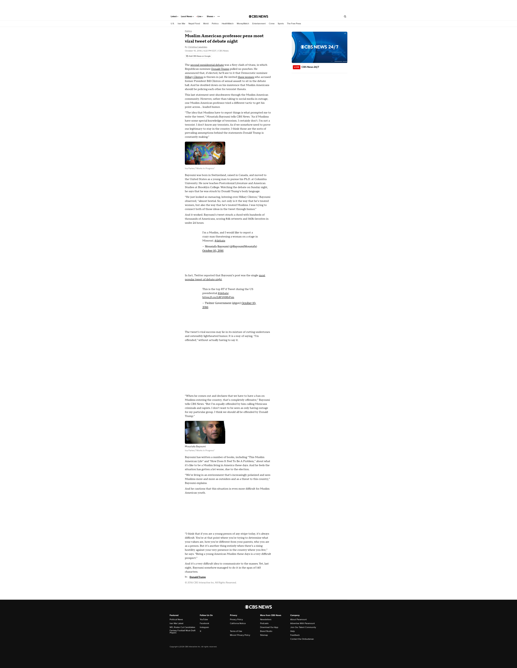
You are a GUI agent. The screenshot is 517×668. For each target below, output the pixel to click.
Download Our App (269, 627)
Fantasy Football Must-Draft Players (182, 631)
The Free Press (294, 23)
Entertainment (259, 23)
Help (292, 631)
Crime (272, 23)
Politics (215, 23)
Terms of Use (236, 631)
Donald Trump (220, 69)
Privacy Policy (236, 619)
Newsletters (265, 619)
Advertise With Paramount (302, 623)
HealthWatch (228, 23)
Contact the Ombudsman (302, 639)
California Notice (238, 623)
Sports (281, 23)
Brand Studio (266, 631)
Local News (187, 16)
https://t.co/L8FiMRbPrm (218, 297)
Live (200, 16)
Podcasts (264, 623)
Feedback (295, 635)
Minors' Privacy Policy (240, 635)
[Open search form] (345, 16)
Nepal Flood (194, 23)
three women (246, 77)
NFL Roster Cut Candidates (182, 627)
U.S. (172, 23)
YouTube (204, 619)
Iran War (181, 23)
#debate (219, 240)
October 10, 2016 (212, 250)
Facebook (204, 623)
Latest (174, 16)
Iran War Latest (176, 623)
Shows (210, 16)
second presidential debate (207, 65)
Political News (176, 619)
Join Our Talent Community (303, 627)
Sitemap (264, 635)
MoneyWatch (243, 23)
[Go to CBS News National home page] (258, 16)
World (206, 23)
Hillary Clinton (194, 77)
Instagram (204, 627)
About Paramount (298, 619)
